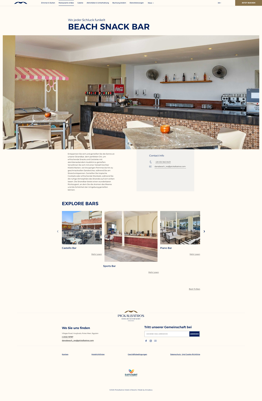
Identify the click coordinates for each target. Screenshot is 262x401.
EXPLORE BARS (80, 203)
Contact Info (156, 155)
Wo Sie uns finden (76, 328)
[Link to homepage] (131, 316)
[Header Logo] (20, 3)
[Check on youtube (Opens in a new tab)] (155, 342)
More (150, 3)
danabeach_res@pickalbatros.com (170, 166)
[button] (219, 3)
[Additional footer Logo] (131, 384)
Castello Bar (69, 248)
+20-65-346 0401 (163, 162)
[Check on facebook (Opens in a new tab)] (146, 342)
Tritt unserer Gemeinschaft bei (168, 327)
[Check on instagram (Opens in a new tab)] (151, 342)
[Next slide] (204, 231)
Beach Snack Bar (109, 27)
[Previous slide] (57, 231)
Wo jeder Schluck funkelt (86, 20)
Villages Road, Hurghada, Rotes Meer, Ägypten (80, 333)
